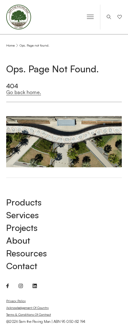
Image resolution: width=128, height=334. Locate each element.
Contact (21, 266)
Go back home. (23, 92)
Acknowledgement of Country (27, 307)
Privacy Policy (16, 301)
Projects (22, 227)
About (18, 240)
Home (10, 45)
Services (22, 215)
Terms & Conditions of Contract (28, 314)
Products (24, 202)
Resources (26, 253)
